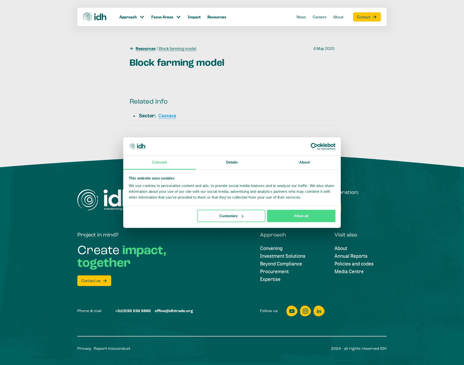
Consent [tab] (159, 162)
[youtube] (292, 311)
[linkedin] (319, 311)
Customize (228, 216)
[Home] (95, 17)
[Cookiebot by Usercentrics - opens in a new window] (314, 146)
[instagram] (305, 311)
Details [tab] (232, 162)
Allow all (301, 216)
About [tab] (304, 162)
